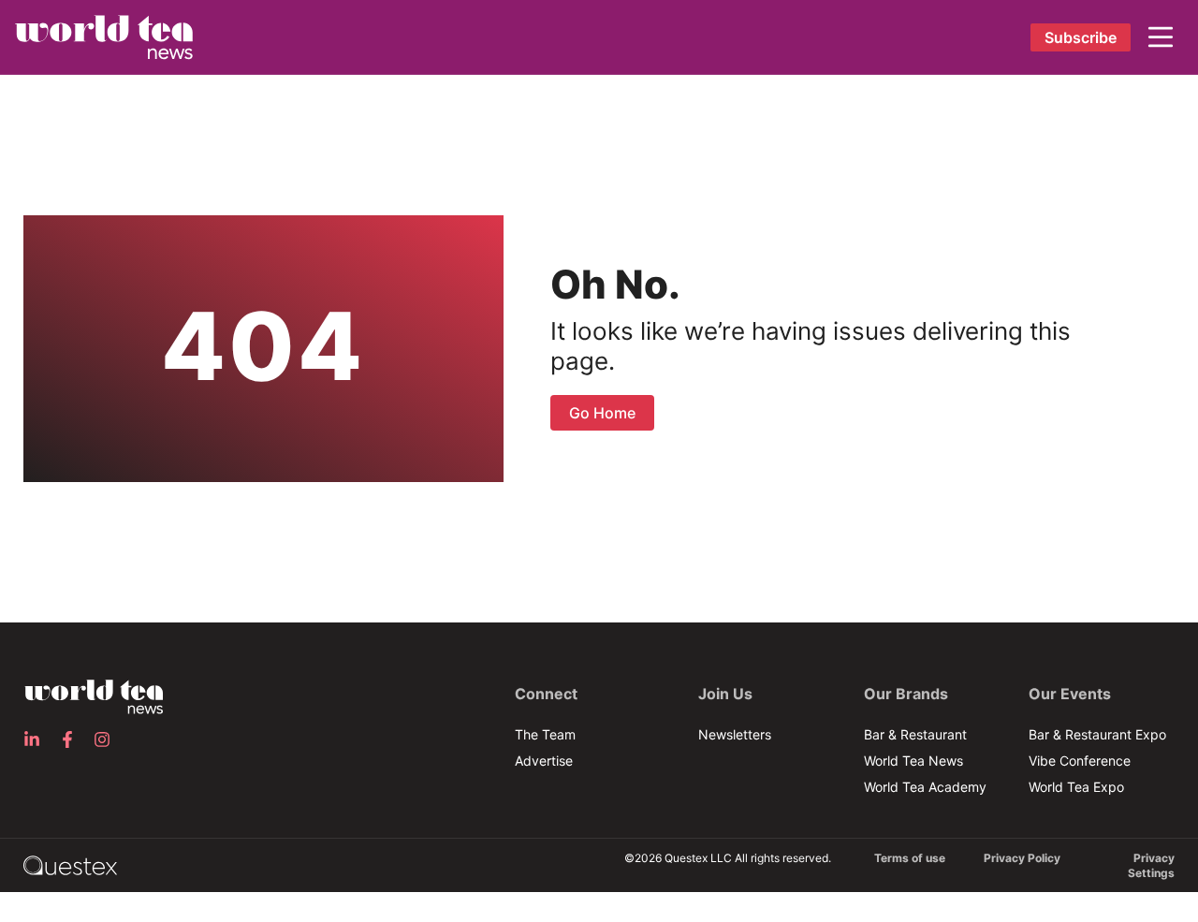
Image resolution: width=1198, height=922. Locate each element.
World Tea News (913, 760)
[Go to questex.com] (70, 864)
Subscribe (1081, 37)
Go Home (602, 412)
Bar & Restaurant (915, 734)
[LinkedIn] (37, 739)
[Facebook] (73, 739)
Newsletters (734, 734)
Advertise (544, 760)
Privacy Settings (1151, 865)
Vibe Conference (1080, 760)
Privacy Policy (1022, 858)
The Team (545, 734)
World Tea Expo (1076, 787)
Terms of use (909, 858)
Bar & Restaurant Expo (1097, 734)
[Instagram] (108, 739)
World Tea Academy (925, 787)
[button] (1160, 37)
